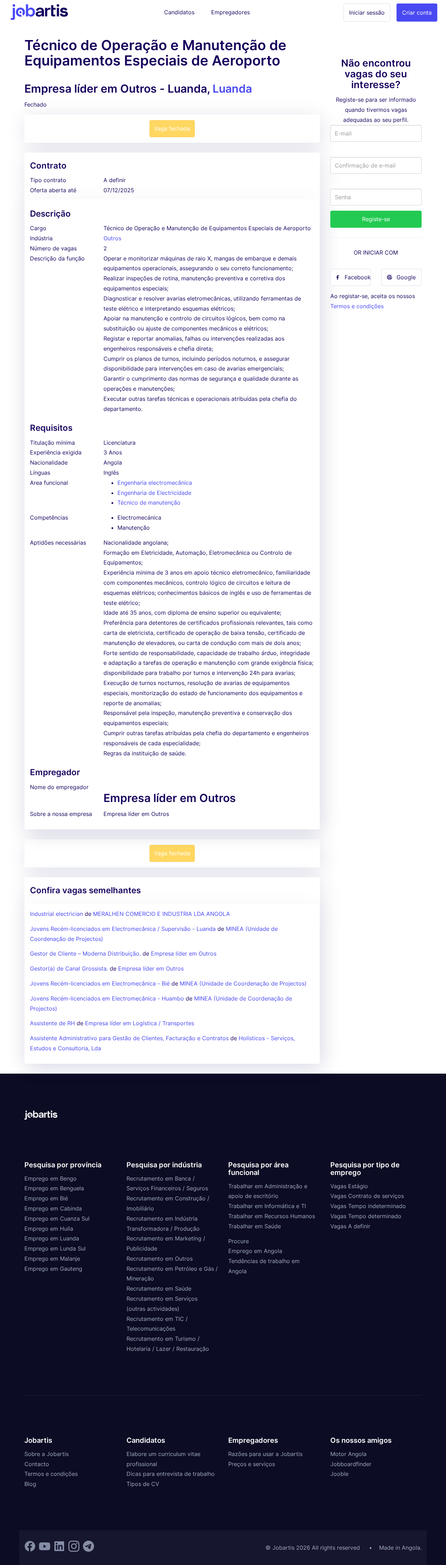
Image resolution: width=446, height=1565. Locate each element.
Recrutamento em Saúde (158, 1288)
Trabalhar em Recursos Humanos (271, 1216)
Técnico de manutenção (148, 502)
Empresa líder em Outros (183, 953)
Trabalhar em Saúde (254, 1226)
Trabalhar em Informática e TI (267, 1205)
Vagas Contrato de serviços (367, 1195)
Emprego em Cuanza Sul (57, 1218)
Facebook (358, 277)
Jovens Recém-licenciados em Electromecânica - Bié (100, 983)
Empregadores (230, 12)
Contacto (36, 1464)
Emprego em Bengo (50, 1178)
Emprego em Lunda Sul (55, 1248)
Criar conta (417, 12)
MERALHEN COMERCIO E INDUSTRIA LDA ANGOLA (161, 913)
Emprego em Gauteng (53, 1268)
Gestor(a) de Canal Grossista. (69, 968)
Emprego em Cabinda (53, 1208)
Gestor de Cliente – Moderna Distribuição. (85, 953)
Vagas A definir (350, 1226)
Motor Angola (348, 1453)
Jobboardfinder (350, 1464)
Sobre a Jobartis (46, 1453)
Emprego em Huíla (48, 1228)
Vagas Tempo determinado (365, 1216)
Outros (112, 238)
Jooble (339, 1473)
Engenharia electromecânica (154, 482)
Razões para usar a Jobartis (265, 1453)
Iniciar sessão (367, 12)
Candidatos (179, 12)
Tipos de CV (142, 1483)
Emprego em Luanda (51, 1238)
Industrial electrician (56, 913)
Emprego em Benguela (54, 1188)
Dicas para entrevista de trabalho (170, 1473)
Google (406, 277)
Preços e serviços (251, 1464)
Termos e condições (357, 306)
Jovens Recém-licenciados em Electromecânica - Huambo (107, 998)
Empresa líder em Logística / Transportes (139, 1023)
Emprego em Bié (46, 1198)
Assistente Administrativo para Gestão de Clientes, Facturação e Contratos (130, 1038)
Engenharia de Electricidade (154, 492)
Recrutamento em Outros (159, 1258)
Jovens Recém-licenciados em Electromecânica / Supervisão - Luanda (123, 928)
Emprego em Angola (255, 1250)
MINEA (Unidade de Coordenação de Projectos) (243, 983)
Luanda (232, 88)
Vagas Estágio (349, 1186)
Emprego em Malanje (52, 1258)
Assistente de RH (52, 1023)
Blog (30, 1483)
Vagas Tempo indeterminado (368, 1205)
